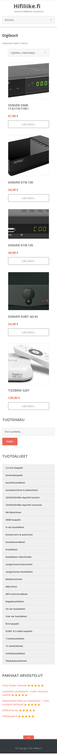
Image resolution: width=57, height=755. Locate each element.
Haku (10, 441)
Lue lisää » (28, 124)
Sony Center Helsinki (14, 685)
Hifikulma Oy (10, 710)
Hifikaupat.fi (9, 716)
